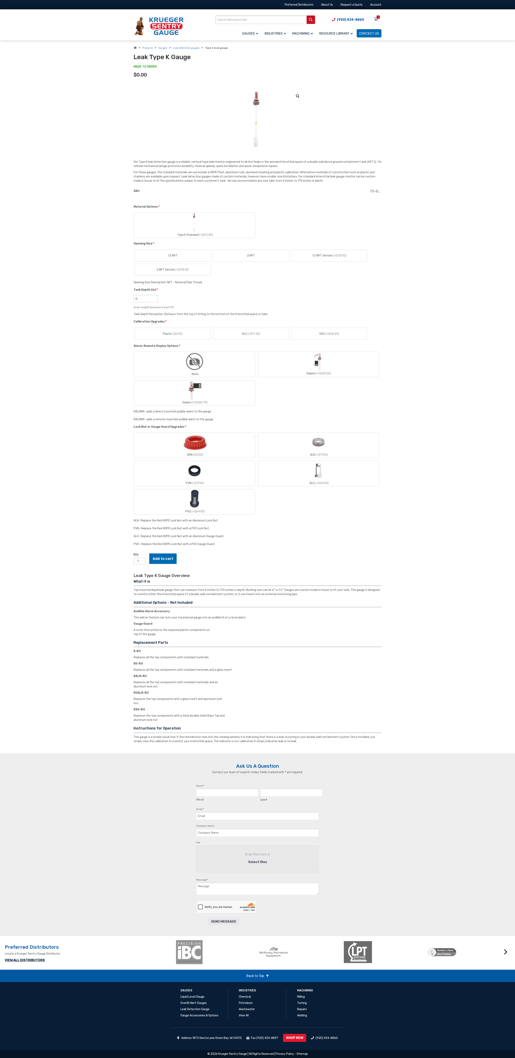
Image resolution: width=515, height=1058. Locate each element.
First (200, 799)
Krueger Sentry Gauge (232, 1054)
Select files (257, 862)
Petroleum (246, 1003)
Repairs (302, 1009)
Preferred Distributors (299, 4)
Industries (247, 990)
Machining (305, 990)
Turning (302, 1003)
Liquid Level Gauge (192, 996)
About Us (327, 4)
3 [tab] (348, 969)
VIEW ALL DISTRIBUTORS (25, 960)
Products (147, 47)
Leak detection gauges (186, 47)
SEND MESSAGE (223, 921)
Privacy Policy (285, 1054)
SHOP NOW (294, 1038)
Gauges (162, 47)
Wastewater (247, 1009)
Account (375, 4)
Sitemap (302, 1054)
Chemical (245, 996)
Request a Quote (352, 4)
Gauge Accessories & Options (199, 1015)
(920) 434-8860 (327, 1038)
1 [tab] (336, 969)
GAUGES (186, 990)
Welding (302, 1015)
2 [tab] (342, 969)
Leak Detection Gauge (194, 1009)
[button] (297, 96)
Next (506, 952)
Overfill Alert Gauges (193, 1003)
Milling (301, 996)
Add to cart (163, 558)
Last (264, 799)
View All (244, 1015)
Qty (136, 554)
